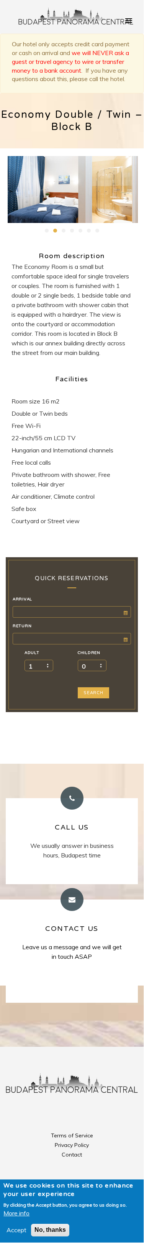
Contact (72, 1154)
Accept (16, 1230)
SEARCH (93, 692)
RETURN (22, 626)
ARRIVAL (22, 599)
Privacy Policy (72, 1145)
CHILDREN (89, 653)
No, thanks (50, 1229)
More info (16, 1213)
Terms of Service (72, 1135)
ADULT (32, 653)
